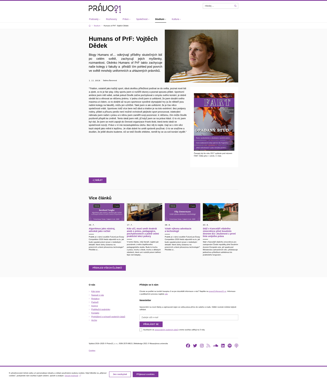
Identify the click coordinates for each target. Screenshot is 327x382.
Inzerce (94, 306)
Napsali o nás (97, 295)
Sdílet (99, 180)
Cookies (92, 350)
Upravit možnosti (71, 376)
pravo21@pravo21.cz (217, 291)
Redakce (95, 299)
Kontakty (95, 313)
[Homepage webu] (105, 8)
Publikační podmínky (100, 309)
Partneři (94, 302)
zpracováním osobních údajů (166, 330)
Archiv (94, 320)
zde (166, 294)
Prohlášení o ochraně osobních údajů (108, 317)
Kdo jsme (95, 291)
